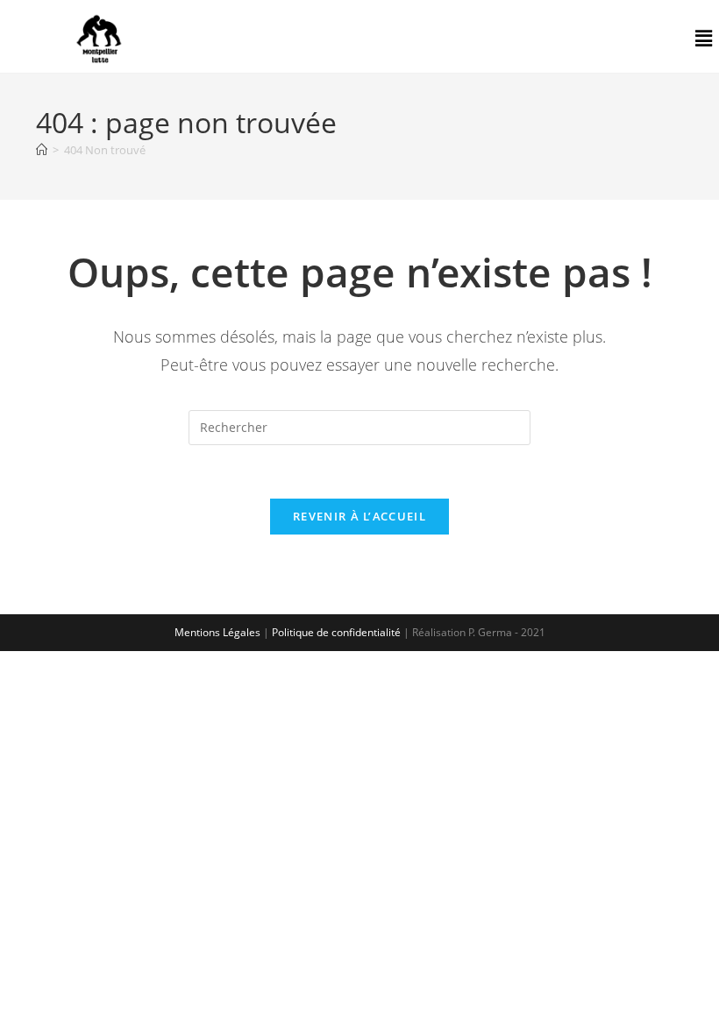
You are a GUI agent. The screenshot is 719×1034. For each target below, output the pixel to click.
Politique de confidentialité (336, 632)
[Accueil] (41, 150)
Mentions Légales (217, 632)
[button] (704, 38)
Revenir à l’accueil (359, 516)
